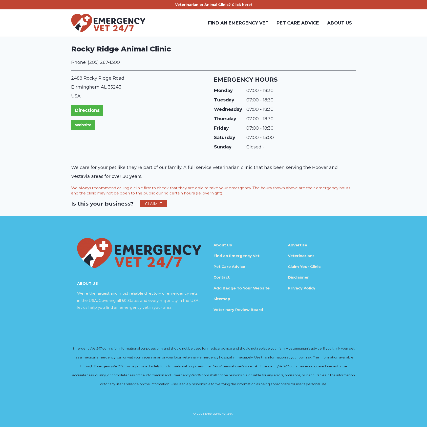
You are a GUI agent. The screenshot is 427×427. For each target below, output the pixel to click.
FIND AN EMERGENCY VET (238, 23)
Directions (87, 110)
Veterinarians (301, 255)
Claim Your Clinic (304, 266)
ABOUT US (339, 23)
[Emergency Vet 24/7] (108, 23)
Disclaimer (298, 277)
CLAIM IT (153, 203)
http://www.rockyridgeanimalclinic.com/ (83, 125)
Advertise (297, 245)
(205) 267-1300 (104, 62)
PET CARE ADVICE (298, 23)
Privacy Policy (301, 288)
